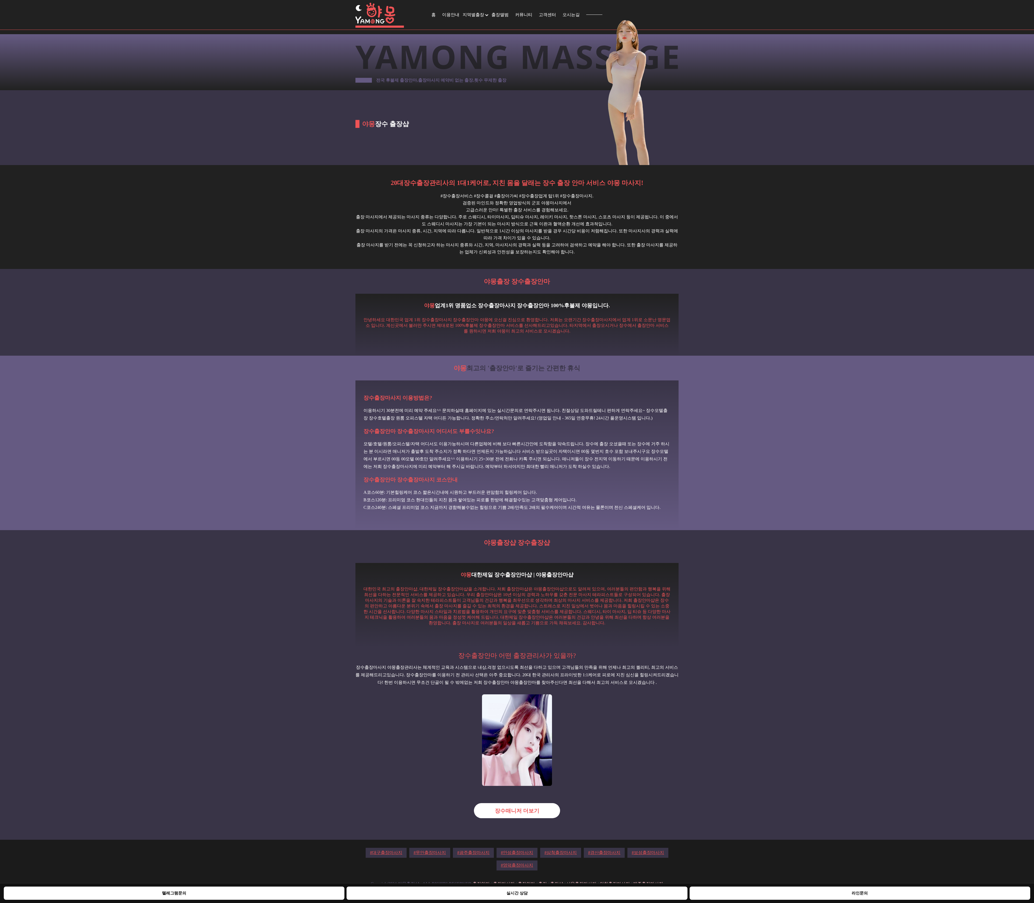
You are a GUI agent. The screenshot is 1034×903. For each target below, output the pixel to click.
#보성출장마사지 (648, 852)
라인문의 (860, 893)
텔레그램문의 (174, 893)
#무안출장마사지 (430, 852)
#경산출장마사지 (604, 852)
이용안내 (450, 14)
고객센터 (547, 14)
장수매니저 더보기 (517, 811)
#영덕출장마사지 (517, 865)
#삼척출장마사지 (560, 852)
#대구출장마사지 (386, 852)
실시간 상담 (517, 893)
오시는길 (571, 14)
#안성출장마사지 (517, 852)
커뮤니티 (523, 14)
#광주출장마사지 (473, 852)
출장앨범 (500, 14)
